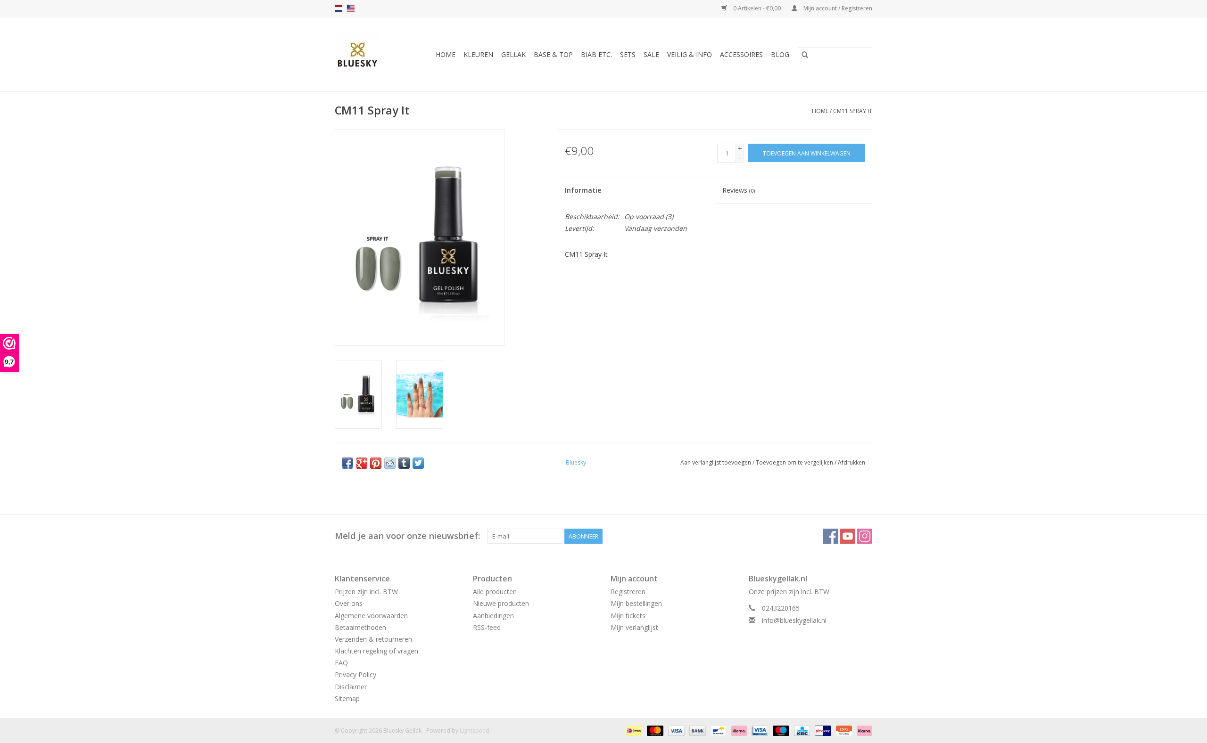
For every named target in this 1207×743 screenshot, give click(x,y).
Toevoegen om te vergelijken (795, 462)
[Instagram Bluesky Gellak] (864, 536)
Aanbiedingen (493, 615)
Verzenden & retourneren (373, 639)
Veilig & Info (689, 54)
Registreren (628, 591)
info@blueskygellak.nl (794, 620)
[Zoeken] (805, 55)
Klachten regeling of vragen (376, 650)
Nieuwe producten (501, 603)
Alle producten (495, 591)
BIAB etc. (596, 54)
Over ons (349, 603)
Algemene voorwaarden (371, 615)
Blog (780, 54)
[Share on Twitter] (418, 463)
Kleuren (478, 54)
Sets (628, 54)
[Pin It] (375, 463)
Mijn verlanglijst (634, 627)
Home (445, 54)
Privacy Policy (355, 674)
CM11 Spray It (852, 111)
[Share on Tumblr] (404, 463)
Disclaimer (351, 686)
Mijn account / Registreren (837, 8)
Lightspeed (474, 731)
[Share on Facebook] (347, 463)
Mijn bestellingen (636, 603)
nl (338, 8)
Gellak (513, 54)
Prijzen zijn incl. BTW (366, 591)
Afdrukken (851, 462)
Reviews (738, 190)
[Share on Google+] (361, 463)
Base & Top (553, 54)
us (351, 8)
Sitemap (347, 698)
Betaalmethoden (360, 627)
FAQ (341, 662)
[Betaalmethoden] (633, 730)
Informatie (583, 190)
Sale (651, 54)
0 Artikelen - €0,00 (757, 8)
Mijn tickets (628, 615)
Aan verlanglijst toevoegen (715, 462)
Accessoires (741, 54)
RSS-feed (487, 627)
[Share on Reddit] (390, 463)
